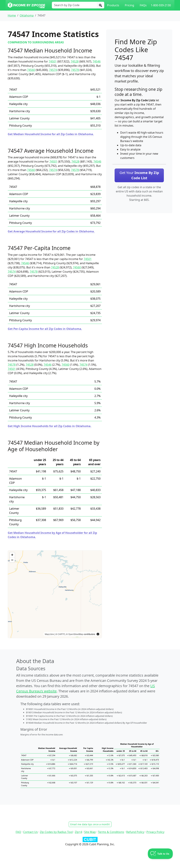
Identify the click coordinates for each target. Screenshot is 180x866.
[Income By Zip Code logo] (26, 5)
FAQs (143, 5)
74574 (53, 70)
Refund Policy (135, 832)
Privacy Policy (155, 832)
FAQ (18, 832)
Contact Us (30, 832)
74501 (53, 61)
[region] (55, 594)
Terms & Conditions (111, 832)
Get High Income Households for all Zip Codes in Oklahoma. (49, 426)
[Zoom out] (12, 559)
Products (113, 5)
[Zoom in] (12, 554)
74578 (75, 70)
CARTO (61, 634)
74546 (97, 61)
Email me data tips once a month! (90, 824)
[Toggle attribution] (98, 634)
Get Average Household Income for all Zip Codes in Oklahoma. (51, 231)
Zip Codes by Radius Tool (56, 832)
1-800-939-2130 (161, 5)
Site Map (90, 832)
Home (12, 15)
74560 (31, 70)
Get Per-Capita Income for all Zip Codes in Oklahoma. (45, 329)
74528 (75, 61)
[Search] (100, 5)
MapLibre (49, 634)
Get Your (139, 175)
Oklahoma (27, 15)
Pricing (129, 5)
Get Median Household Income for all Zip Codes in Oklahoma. (51, 134)
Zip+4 (78, 832)
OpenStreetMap (75, 634)
